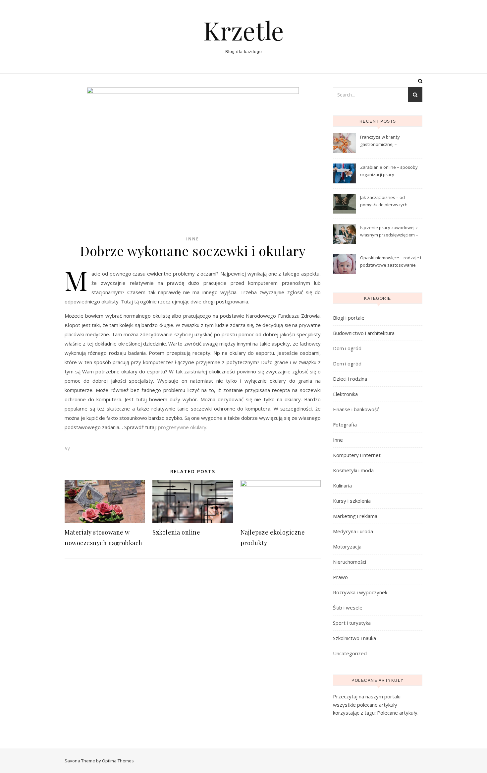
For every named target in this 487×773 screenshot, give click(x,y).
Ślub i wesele (347, 607)
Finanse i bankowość (356, 409)
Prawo (340, 577)
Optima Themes (118, 761)
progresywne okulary (182, 427)
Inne (192, 239)
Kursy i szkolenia (352, 500)
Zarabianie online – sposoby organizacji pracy (389, 170)
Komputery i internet (357, 455)
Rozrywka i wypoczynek (360, 592)
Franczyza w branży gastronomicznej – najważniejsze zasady (382, 141)
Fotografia (345, 424)
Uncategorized (350, 653)
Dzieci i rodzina (350, 378)
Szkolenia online (176, 532)
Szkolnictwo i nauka (354, 638)
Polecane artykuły (397, 712)
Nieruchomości (349, 561)
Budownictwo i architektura (364, 333)
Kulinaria (342, 485)
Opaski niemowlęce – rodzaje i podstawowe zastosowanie (390, 261)
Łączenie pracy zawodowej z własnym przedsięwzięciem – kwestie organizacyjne (389, 232)
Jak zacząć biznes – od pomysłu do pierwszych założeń (383, 201)
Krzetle (243, 30)
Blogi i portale (348, 317)
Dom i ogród (347, 348)
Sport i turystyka (352, 622)
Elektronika (345, 394)
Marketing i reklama (355, 516)
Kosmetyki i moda (353, 470)
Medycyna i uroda (353, 531)
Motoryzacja (347, 546)
